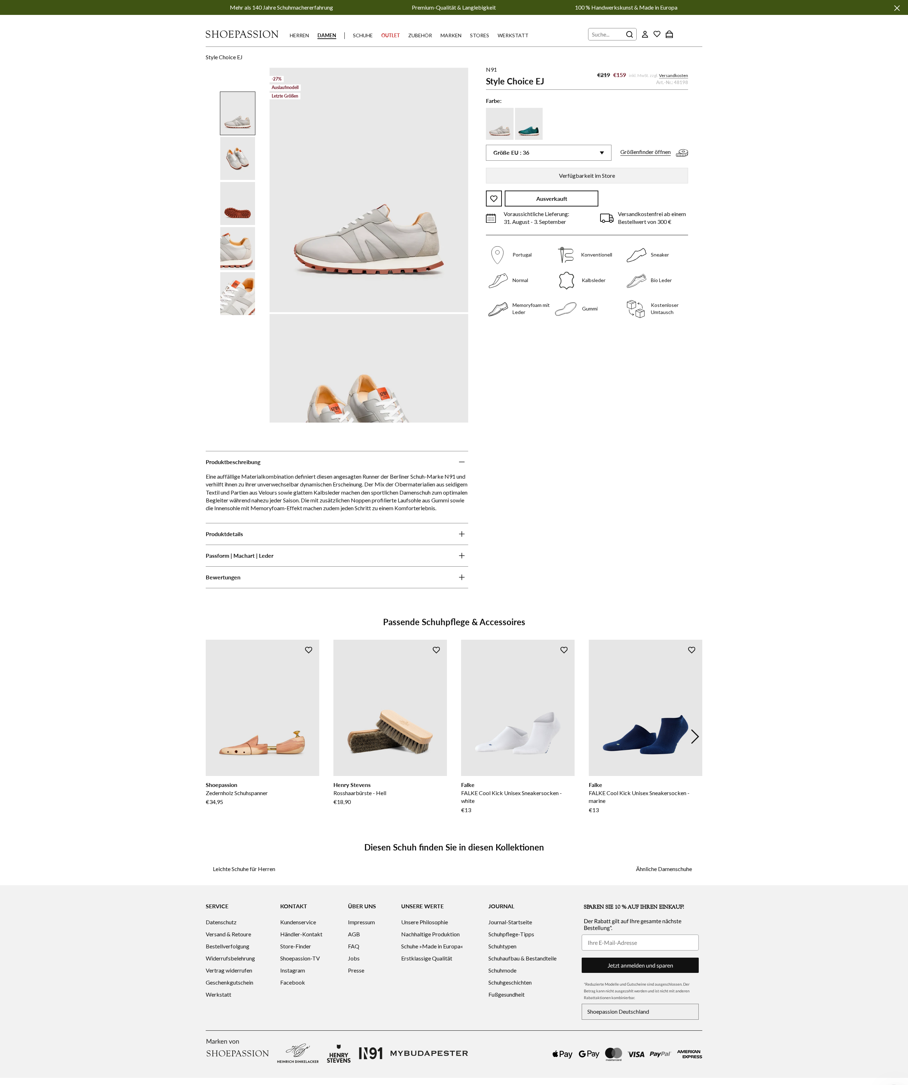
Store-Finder (295, 946)
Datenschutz (221, 922)
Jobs (354, 958)
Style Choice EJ (224, 57)
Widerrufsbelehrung (230, 958)
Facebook (292, 982)
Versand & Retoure (228, 934)
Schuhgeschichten (510, 982)
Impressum (361, 922)
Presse (356, 970)
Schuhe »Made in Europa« (432, 946)
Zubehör (420, 35)
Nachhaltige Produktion (430, 934)
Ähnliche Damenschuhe (664, 868)
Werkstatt (513, 35)
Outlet (390, 35)
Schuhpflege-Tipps (511, 934)
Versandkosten (673, 75)
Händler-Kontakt (301, 934)
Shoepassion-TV (300, 958)
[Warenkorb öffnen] (669, 34)
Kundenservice (298, 922)
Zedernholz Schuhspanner (237, 792)
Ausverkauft (551, 198)
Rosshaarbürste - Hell (359, 792)
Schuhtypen (502, 946)
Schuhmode (502, 970)
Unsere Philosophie (424, 922)
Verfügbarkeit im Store (587, 175)
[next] (695, 737)
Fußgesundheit (506, 994)
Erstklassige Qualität (426, 958)
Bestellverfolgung (227, 946)
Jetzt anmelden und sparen (640, 965)
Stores (479, 35)
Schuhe (363, 35)
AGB (354, 934)
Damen (326, 35)
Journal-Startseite (510, 922)
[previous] (213, 737)
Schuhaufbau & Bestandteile (522, 958)
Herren (299, 35)
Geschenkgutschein (229, 982)
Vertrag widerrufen (229, 970)
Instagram (292, 970)
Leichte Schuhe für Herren (244, 868)
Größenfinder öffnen (645, 152)
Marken (451, 35)
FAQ (353, 946)
